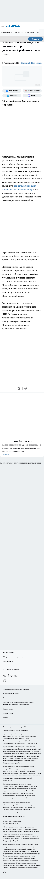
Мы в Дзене (29, 32)
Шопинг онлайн (8, 652)
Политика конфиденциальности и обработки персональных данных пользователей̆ (18, 703)
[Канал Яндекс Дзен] (15, 675)
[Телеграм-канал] (11, 95)
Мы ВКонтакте (6, 32)
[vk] (18, 388)
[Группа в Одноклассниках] (8, 675)
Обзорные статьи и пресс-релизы (14, 657)
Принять (35, 39)
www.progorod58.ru (21, 727)
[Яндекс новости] (32, 91)
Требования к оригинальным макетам (16, 689)
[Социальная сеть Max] (32, 95)
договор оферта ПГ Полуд (12, 821)
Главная (5, 718)
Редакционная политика (11, 693)
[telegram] (26, 388)
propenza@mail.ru (9, 736)
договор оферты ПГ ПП (11, 823)
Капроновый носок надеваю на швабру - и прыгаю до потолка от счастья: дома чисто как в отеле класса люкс (22, 449)
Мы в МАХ (19, 32)
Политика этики (8, 698)
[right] (41, 32)
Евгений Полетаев (31, 62)
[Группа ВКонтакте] (11, 91)
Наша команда (8, 709)
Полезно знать (8, 661)
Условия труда (8, 713)
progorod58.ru (8, 769)
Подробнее (16, 841)
